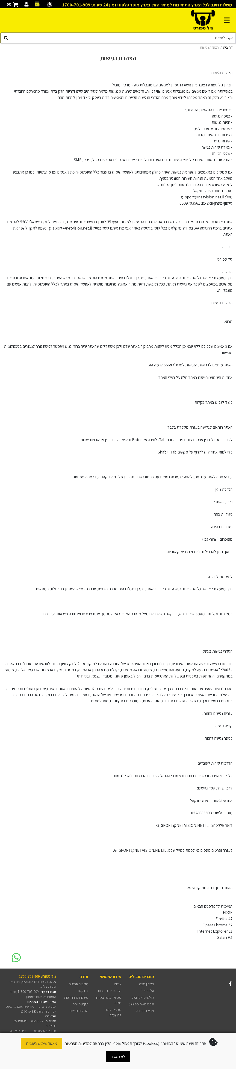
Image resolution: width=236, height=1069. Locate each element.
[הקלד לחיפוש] (6, 38)
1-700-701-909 (28, 991)
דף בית (228, 47)
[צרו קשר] (37, 4)
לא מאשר (118, 1056)
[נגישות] (49, 4)
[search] (118, 37)
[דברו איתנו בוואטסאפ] (16, 957)
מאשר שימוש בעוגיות (41, 1043)
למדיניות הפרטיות (78, 1043)
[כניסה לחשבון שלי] (26, 4)
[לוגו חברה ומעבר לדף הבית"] (203, 19)
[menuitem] (146, 984)
